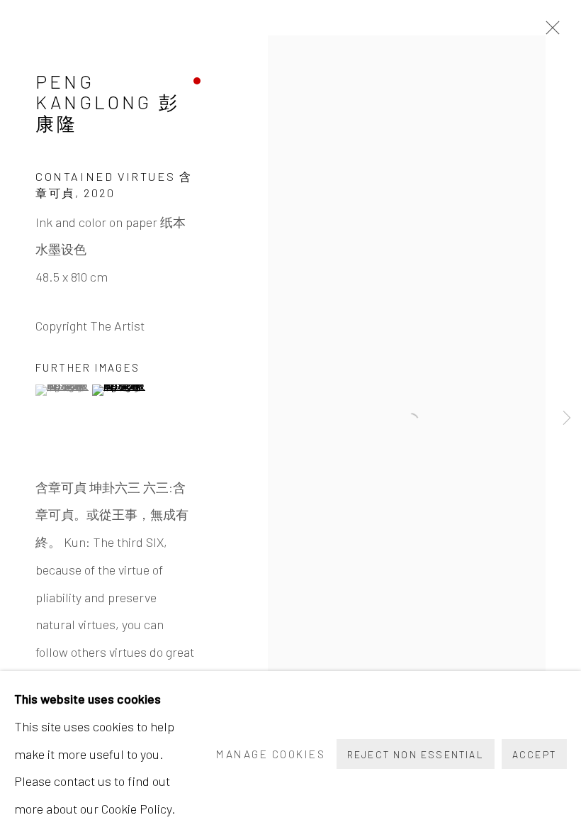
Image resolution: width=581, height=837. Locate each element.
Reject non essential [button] (415, 754)
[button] (62, 390)
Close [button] (549, 32)
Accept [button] (534, 754)
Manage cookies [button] (270, 753)
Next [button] (567, 418)
